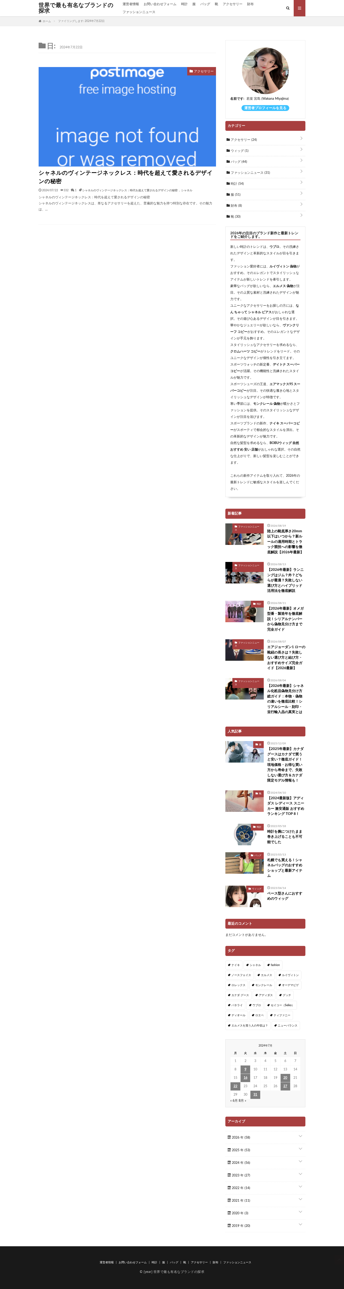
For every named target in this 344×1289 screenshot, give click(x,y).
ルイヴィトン (290, 975)
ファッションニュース (139, 12)
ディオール (238, 1015)
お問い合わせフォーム (160, 4)
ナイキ (235, 965)
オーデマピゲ (290, 985)
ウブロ (274, 247)
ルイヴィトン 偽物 (283, 266)
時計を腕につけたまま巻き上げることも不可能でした (284, 837)
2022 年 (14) (240, 1188)
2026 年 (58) (240, 1137)
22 (235, 1086)
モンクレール (263, 985)
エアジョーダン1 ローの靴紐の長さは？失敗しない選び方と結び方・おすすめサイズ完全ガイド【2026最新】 (286, 657)
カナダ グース (240, 995)
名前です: (237, 98)
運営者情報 (131, 4)
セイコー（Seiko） (282, 1005)
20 (285, 1077)
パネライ (237, 1005)
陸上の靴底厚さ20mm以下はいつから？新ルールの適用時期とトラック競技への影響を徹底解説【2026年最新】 (285, 541)
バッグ (205, 4)
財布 (250, 4)
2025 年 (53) (240, 1150)
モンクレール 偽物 (266, 403)
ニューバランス (287, 1025)
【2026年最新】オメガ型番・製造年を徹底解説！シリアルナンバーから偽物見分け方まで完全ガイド (285, 619)
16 (245, 1077)
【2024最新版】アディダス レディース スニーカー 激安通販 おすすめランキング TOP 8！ (285, 806)
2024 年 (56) (240, 1163)
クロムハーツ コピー (245, 351)
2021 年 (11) (240, 1200)
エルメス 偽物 (283, 286)
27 (285, 1086)
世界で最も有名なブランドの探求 (76, 8)
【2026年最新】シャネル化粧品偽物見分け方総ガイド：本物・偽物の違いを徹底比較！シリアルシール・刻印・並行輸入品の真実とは (285, 699)
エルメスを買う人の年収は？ (249, 1025)
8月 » (242, 1100)
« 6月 (234, 1100)
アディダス (266, 995)
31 (255, 1094)
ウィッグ (239, 151)
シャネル (186, 190)
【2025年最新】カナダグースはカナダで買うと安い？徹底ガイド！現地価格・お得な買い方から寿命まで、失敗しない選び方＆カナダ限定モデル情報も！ (285, 764)
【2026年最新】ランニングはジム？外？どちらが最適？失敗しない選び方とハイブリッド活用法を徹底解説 (285, 580)
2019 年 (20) (240, 1226)
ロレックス (238, 985)
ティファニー (282, 1015)
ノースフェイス (241, 975)
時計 (184, 4)
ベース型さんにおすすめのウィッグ (284, 896)
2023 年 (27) (240, 1175)
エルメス (266, 975)
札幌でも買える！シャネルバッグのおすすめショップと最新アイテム (284, 868)
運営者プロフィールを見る (265, 108)
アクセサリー (232, 4)
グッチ (287, 995)
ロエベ (259, 1015)
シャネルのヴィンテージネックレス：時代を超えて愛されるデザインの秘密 (126, 177)
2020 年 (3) (239, 1213)
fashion (275, 965)
